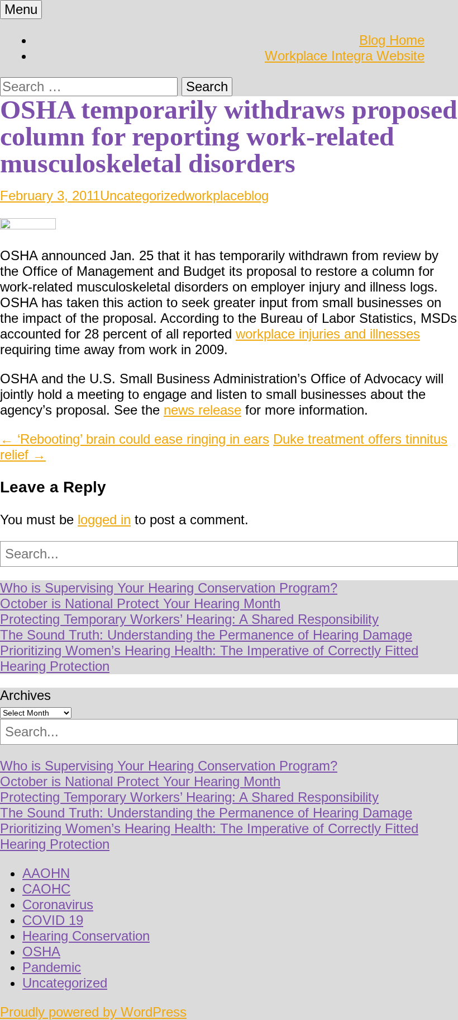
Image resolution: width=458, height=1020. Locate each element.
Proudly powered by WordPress (93, 1011)
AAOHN (46, 873)
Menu (20, 9)
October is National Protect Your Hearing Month (140, 603)
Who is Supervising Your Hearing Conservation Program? (168, 587)
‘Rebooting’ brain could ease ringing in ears (134, 438)
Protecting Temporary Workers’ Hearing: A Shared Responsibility (189, 619)
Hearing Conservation (86, 935)
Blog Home (391, 40)
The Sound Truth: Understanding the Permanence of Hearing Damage (206, 634)
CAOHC (46, 888)
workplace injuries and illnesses (328, 333)
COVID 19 (52, 920)
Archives (25, 695)
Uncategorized (142, 195)
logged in (104, 519)
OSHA (41, 951)
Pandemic (51, 967)
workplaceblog (227, 195)
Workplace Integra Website (344, 55)
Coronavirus (57, 904)
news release (202, 409)
